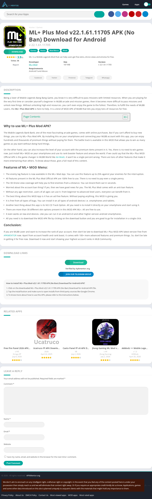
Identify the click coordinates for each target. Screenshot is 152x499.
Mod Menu (54, 50)
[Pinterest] (138, 14)
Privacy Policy (7, 495)
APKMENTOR (10, 235)
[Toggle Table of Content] (123, 117)
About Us (19, 495)
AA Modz (60, 157)
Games (125, 4)
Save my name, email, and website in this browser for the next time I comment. (42, 457)
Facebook (38, 78)
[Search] (99, 14)
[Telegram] (145, 14)
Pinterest (72, 78)
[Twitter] (118, 14)
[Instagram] (125, 14)
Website (7, 444)
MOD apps (72, 495)
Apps (137, 4)
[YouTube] (132, 14)
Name (7, 419)
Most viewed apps (58, 495)
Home (31, 27)
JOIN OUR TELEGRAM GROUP (78, 274)
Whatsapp (106, 78)
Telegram (89, 78)
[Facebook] (111, 14)
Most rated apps (86, 495)
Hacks (43, 50)
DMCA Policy (31, 495)
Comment (9, 384)
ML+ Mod (33, 64)
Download (17, 52)
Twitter (54, 78)
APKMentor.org (33, 475)
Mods (65, 50)
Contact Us (43, 495)
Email (7, 431)
